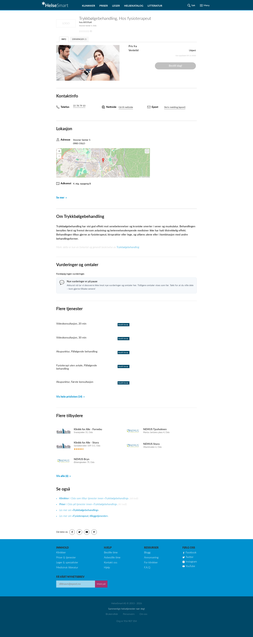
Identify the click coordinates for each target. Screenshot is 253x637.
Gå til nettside (126, 107)
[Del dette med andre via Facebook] (72, 532)
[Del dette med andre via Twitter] (79, 532)
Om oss (143, 614)
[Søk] (191, 5)
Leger (116, 6)
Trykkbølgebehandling (128, 247)
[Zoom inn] (59, 151)
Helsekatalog (133, 6)
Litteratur (155, 6)
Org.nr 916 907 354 (126, 621)
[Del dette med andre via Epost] (86, 532)
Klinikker (88, 6)
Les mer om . (79, 510)
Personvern (129, 614)
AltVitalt (87, 22)
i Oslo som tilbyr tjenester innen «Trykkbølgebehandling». (94, 498)
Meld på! (101, 584)
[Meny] (204, 5)
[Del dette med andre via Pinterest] (94, 532)
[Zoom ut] (59, 156)
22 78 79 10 (79, 106)
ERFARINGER (79, 39)
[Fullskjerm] (147, 151)
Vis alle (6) (62, 476)
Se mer (60, 197)
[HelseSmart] (55, 5)
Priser (103, 6)
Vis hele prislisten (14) (69, 397)
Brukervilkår (112, 614)
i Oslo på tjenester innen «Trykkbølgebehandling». (88, 504)
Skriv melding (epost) (174, 107)
